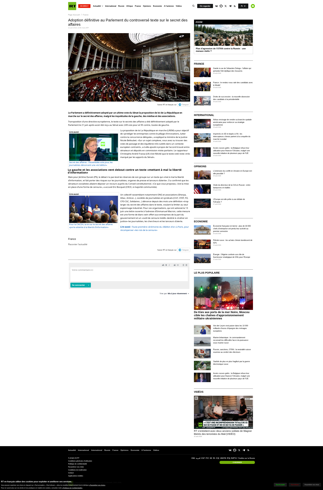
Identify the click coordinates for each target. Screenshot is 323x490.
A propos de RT (73, 458)
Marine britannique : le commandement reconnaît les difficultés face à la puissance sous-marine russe (230, 340)
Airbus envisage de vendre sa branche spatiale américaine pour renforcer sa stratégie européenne (232, 122)
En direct (84, 6)
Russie (121, 6)
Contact (71, 473)
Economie (157, 6)
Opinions (147, 6)
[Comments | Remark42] (129, 280)
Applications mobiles (75, 476)
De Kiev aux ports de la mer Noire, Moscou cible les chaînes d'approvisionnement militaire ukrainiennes (221, 315)
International (110, 6)
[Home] (72, 6)
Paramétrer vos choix (76, 467)
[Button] (253, 6)
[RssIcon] (235, 6)
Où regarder (205, 6)
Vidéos (179, 6)
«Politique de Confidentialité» (72, 488)
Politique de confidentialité (77, 464)
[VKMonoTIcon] (216, 6)
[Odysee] (221, 6)
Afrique (129, 6)
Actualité (97, 6)
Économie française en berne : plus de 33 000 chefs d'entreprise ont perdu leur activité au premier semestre (232, 228)
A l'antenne (169, 6)
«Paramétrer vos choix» (97, 485)
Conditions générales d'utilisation (80, 461)
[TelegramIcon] (230, 6)
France (138, 6)
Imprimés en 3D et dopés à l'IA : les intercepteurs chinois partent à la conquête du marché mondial (231, 136)
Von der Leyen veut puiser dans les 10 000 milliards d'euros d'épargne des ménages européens (230, 328)
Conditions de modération (77, 470)
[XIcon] (226, 6)
